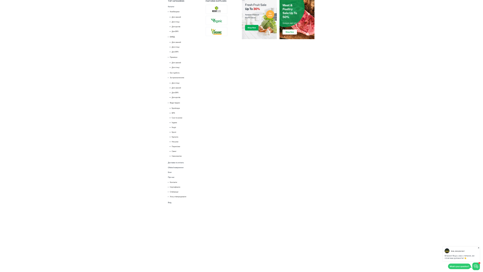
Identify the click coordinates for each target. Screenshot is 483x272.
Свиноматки (177, 156)
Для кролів (176, 27)
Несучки (175, 142)
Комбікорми (174, 12)
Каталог (171, 7)
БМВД (172, 37)
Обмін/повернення (176, 167)
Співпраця (174, 192)
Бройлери (176, 108)
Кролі (174, 132)
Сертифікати (175, 187)
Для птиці (175, 22)
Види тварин (175, 103)
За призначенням (177, 78)
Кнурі (174, 127)
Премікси (173, 57)
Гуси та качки (177, 118)
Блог (170, 172)
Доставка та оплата (176, 163)
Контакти (173, 182)
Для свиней (176, 17)
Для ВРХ (175, 31)
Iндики (174, 123)
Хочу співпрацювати (178, 197)
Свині (174, 151)
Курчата (175, 137)
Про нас (171, 177)
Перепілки (176, 146)
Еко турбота (174, 73)
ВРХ (173, 113)
